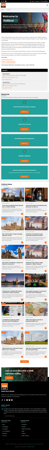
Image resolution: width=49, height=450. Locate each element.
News (3, 424)
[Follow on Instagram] (12, 400)
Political (3, 189)
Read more (24, 111)
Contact (4, 435)
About (2, 9)
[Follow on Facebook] (2, 1)
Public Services (25, 435)
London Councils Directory (8, 61)
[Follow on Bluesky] (5, 1)
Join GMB (9, 378)
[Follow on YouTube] (7, 400)
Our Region (5, 429)
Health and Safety (26, 429)
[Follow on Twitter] (3, 1)
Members (4, 433)
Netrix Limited (31, 446)
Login (32, 1)
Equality (24, 426)
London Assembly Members (8, 63)
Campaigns (5, 426)
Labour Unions (17, 46)
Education (24, 424)
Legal (23, 431)
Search (38, 1)
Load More (24, 361)
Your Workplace (6, 431)
